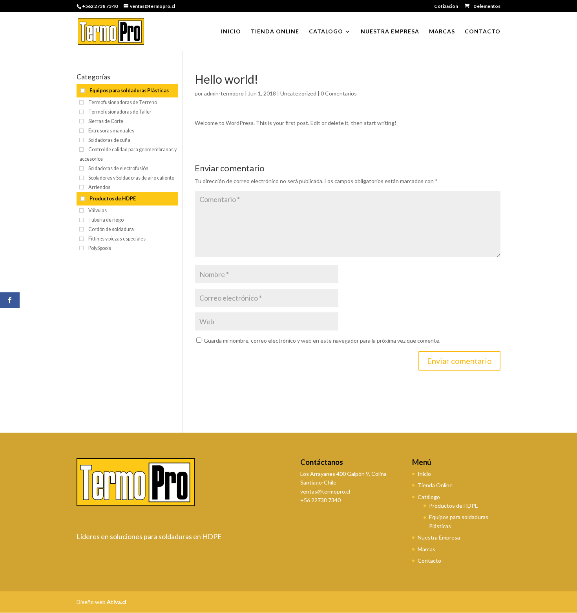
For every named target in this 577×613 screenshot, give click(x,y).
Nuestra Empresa (390, 32)
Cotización (446, 6)
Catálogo (326, 32)
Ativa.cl (116, 601)
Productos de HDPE (453, 505)
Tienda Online (275, 32)
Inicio (231, 32)
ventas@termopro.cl (325, 491)
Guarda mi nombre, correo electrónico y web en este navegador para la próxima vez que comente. (322, 340)
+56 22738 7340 (320, 500)
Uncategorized (298, 93)
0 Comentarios (339, 93)
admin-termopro (224, 93)
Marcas (442, 32)
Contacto (482, 32)
